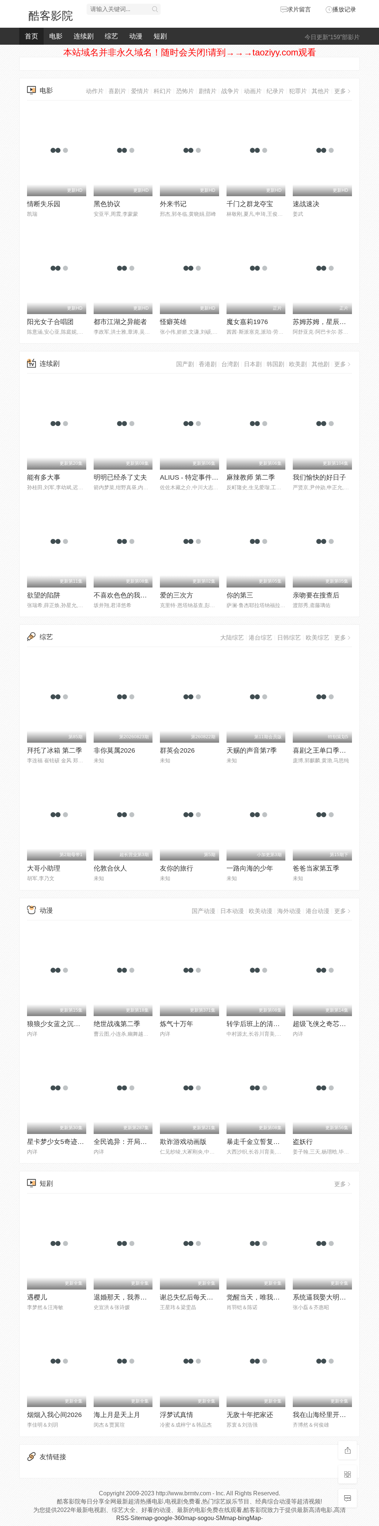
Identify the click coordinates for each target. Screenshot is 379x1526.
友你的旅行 (176, 868)
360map (185, 1518)
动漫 (135, 36)
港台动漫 (317, 911)
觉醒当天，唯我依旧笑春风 (266, 1297)
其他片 (320, 91)
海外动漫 (289, 911)
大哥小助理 (43, 868)
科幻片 (162, 91)
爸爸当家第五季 (316, 868)
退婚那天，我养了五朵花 (130, 1297)
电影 (56, 36)
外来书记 (173, 204)
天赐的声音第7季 (252, 750)
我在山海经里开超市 (323, 1414)
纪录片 (275, 91)
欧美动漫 (260, 911)
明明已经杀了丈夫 (120, 477)
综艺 (111, 36)
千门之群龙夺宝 (250, 204)
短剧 (160, 36)
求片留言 (299, 9)
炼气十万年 (176, 1024)
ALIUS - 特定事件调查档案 (199, 477)
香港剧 (208, 364)
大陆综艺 (232, 637)
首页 (31, 36)
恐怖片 (185, 91)
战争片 (230, 91)
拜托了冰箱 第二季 (54, 750)
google (163, 1518)
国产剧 (185, 364)
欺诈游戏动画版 (183, 1141)
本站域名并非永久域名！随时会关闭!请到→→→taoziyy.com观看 (189, 52)
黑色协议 (107, 204)
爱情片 (140, 91)
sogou (206, 1518)
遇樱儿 (37, 1297)
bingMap (249, 1518)
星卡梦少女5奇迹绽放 (59, 1141)
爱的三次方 (176, 595)
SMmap (226, 1518)
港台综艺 (260, 637)
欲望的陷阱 (43, 595)
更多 (340, 91)
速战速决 (306, 204)
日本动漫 (232, 911)
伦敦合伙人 (110, 868)
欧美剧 (298, 364)
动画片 (253, 91)
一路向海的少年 (250, 868)
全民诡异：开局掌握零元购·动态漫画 (148, 1141)
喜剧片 (117, 91)
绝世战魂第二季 (117, 1024)
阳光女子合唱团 (50, 322)
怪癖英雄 (173, 322)
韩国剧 (275, 364)
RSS (122, 1518)
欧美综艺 (317, 637)
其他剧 (320, 364)
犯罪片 (298, 91)
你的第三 (240, 595)
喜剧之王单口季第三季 (326, 750)
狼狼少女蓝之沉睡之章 (60, 1024)
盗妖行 (303, 1141)
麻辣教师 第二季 (251, 477)
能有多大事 (43, 477)
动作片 (95, 91)
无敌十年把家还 (250, 1414)
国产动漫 (203, 911)
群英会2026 (177, 750)
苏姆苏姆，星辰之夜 (323, 322)
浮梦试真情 (176, 1414)
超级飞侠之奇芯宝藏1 (324, 1024)
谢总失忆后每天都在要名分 (200, 1297)
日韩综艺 (289, 637)
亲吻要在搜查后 (316, 595)
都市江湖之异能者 (120, 322)
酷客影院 (50, 16)
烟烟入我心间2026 (54, 1414)
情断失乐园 (43, 204)
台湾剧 (230, 364)
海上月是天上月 (117, 1414)
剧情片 (208, 91)
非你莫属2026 (114, 750)
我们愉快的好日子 (319, 477)
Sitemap (141, 1518)
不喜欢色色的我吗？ (124, 595)
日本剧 (253, 364)
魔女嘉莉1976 (247, 322)
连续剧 (84, 36)
